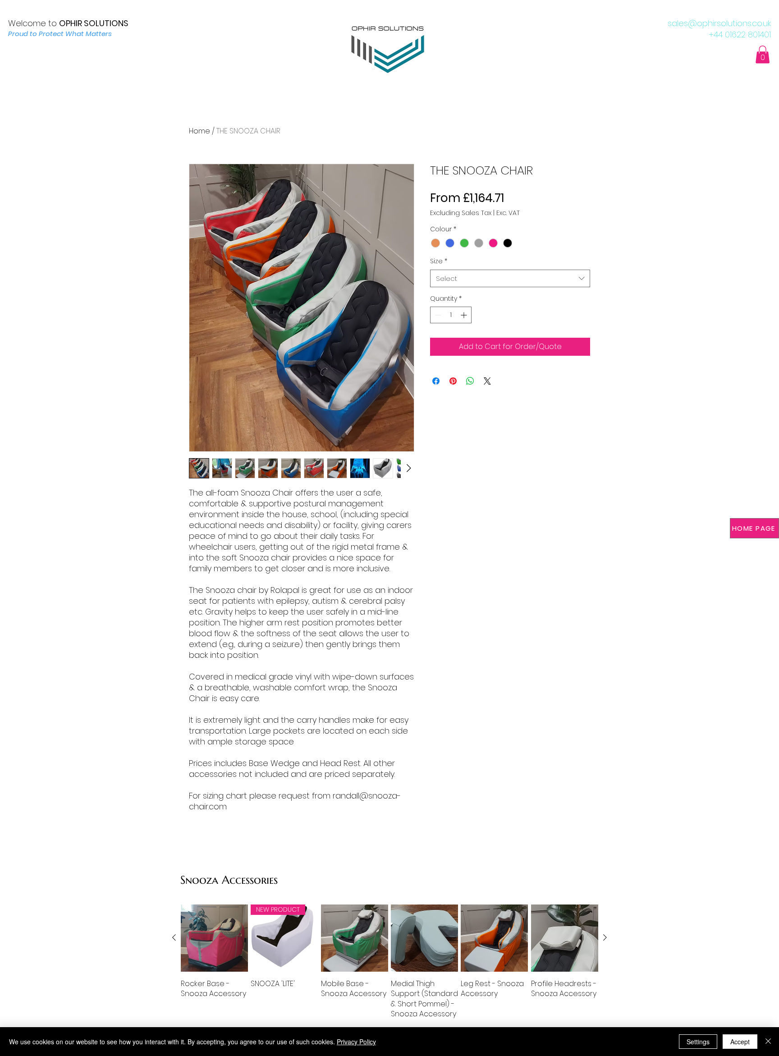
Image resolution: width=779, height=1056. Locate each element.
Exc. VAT (508, 213)
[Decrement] (437, 315)
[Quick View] (214, 938)
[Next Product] (605, 937)
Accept (740, 1041)
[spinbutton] (451, 315)
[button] (762, 54)
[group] (389, 962)
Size (438, 261)
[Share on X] (487, 381)
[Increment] (464, 315)
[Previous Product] (174, 937)
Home (199, 131)
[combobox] (510, 278)
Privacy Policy (356, 1041)
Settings (698, 1041)
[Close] (768, 1041)
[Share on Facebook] (436, 381)
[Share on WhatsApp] (470, 381)
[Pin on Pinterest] (453, 381)
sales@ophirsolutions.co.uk (719, 23)
